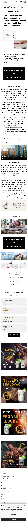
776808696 (5, 480)
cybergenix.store (7, 485)
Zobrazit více (14, 334)
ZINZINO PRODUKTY (14, 77)
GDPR (2, 494)
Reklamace (3, 493)
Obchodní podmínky (5, 496)
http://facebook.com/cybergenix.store (12, 482)
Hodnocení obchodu (14, 292)
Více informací (21, 510)
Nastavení (13, 514)
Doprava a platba (5, 491)
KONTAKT (3, 498)
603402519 (5, 478)
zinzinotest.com (13, 129)
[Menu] (24, 1)
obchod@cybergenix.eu (8, 476)
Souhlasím (13, 519)
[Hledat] (16, 1)
